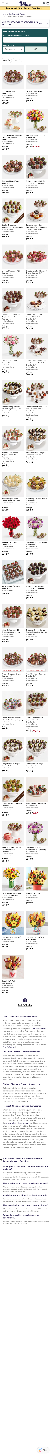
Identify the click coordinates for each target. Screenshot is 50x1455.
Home (4, 14)
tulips (14, 1123)
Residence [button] (10, 49)
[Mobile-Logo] (25, 3)
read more (43, 23)
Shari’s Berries (9, 1047)
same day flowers (38, 1028)
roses (8, 1123)
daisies (26, 1123)
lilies (19, 1123)
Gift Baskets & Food (16, 14)
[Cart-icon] (47, 3)
